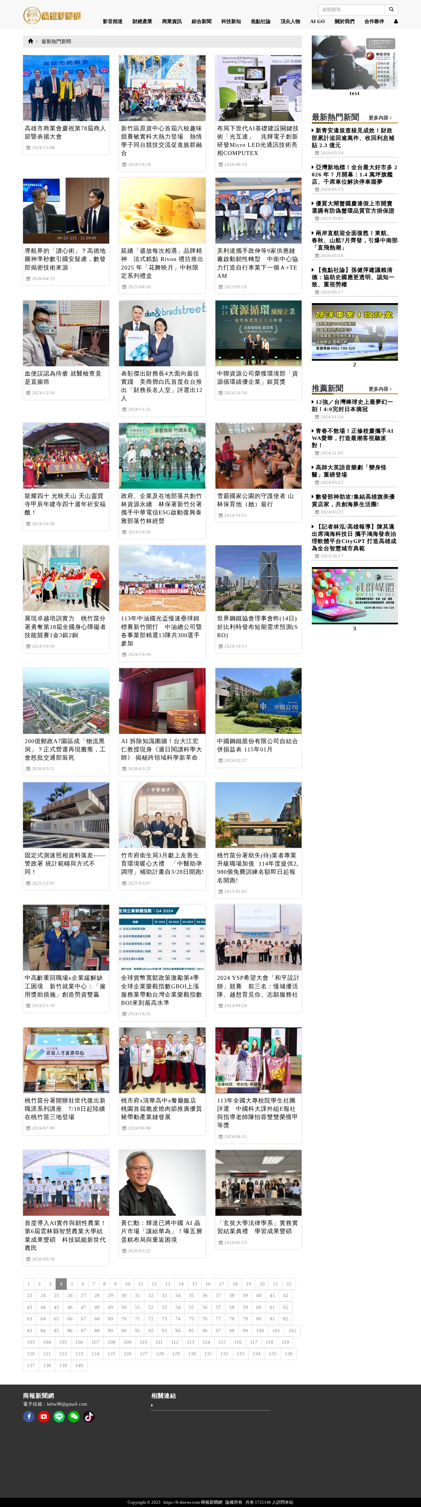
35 (191, 1295)
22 (289, 1283)
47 (83, 1307)
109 (128, 1342)
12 (154, 1283)
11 (140, 1283)
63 (29, 1318)
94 (178, 1330)
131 (208, 1353)
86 (70, 1330)
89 (110, 1330)
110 (143, 1342)
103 (31, 1342)
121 (47, 1353)
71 (137, 1318)
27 (83, 1295)
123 (79, 1353)
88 (97, 1330)
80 (258, 1318)
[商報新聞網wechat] (74, 1420)
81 (272, 1318)
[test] (355, 63)
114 (206, 1342)
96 (205, 1330)
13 (167, 1283)
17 (221, 1283)
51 (137, 1307)
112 (175, 1342)
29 (110, 1295)
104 (47, 1342)
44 (43, 1307)
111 (159, 1342)
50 (124, 1307)
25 (56, 1295)
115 (222, 1342)
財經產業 (142, 21)
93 (164, 1330)
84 (43, 1330)
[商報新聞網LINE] (59, 1416)
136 (289, 1353)
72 (151, 1318)
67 (83, 1318)
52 (151, 1307)
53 (164, 1307)
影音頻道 (113, 21)
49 (110, 1307)
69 (110, 1318)
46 (70, 1307)
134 (256, 1353)
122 (63, 1353)
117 (254, 1342)
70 (124, 1318)
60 (258, 1307)
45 (56, 1307)
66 (70, 1318)
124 (95, 1353)
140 (79, 1365)
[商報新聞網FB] (29, 1420)
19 (248, 1283)
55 (191, 1307)
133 (240, 1353)
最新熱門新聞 (56, 41)
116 (238, 1342)
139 (63, 1365)
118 (269, 1342)
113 (190, 1342)
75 (191, 1318)
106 (79, 1342)
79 (245, 1318)
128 (160, 1353)
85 (56, 1330)
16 (208, 1283)
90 (124, 1330)
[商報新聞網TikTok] (89, 1416)
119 (285, 1342)
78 (232, 1318)
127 (144, 1353)
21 (275, 1283)
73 (164, 1318)
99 (245, 1330)
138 (47, 1365)
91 (137, 1330)
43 (29, 1307)
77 (218, 1318)
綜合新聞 (201, 21)
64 (43, 1318)
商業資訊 (172, 21)
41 (272, 1295)
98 (232, 1330)
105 (63, 1342)
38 (232, 1295)
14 (181, 1283)
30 (124, 1295)
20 (262, 1283)
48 (97, 1307)
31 (137, 1295)
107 (95, 1342)
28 (97, 1295)
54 (178, 1307)
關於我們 (345, 21)
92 (151, 1330)
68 (97, 1318)
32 (151, 1295)
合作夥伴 (374, 21)
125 (111, 1353)
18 (235, 1283)
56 (205, 1307)
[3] (355, 596)
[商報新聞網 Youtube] (44, 1420)
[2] (355, 332)
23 (29, 1295)
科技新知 (231, 21)
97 (218, 1330)
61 (272, 1307)
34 (178, 1295)
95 (191, 1330)
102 (292, 1330)
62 (285, 1307)
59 (245, 1307)
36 (205, 1295)
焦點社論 (261, 21)
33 (164, 1295)
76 (205, 1318)
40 (258, 1295)
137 (31, 1365)
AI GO (317, 21)
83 (29, 1330)
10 (127, 1283)
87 (83, 1330)
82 (285, 1318)
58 (232, 1307)
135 (273, 1353)
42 (285, 1295)
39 (245, 1295)
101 (276, 1330)
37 (218, 1295)
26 (70, 1295)
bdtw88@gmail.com (67, 1404)
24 (43, 1295)
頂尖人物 (290, 21)
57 (218, 1307)
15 (194, 1283)
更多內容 (379, 117)
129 (176, 1353)
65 (56, 1318)
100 (260, 1330)
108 (111, 1342)
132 (224, 1353)
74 (178, 1318)
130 (192, 1353)
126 (128, 1353)
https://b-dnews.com (181, 1502)
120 (31, 1353)
